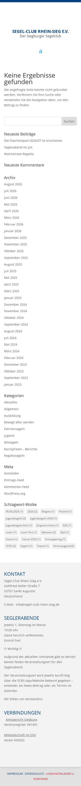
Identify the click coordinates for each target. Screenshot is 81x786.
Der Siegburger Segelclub (40, 33)
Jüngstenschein (48, 525)
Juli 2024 (10, 338)
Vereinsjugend (63, 546)
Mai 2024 (10, 344)
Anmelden (11, 473)
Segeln (26, 546)
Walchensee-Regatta (19, 154)
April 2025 (11, 284)
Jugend (9, 436)
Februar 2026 (13, 224)
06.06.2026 (14, 511)
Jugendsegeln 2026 (43, 518)
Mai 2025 (10, 278)
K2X (67, 525)
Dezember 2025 (15, 238)
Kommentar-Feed (16, 487)
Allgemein (11, 409)
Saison (12, 539)
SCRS (11, 546)
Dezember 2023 (15, 364)
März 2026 (11, 217)
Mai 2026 (10, 204)
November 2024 (15, 311)
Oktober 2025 (14, 251)
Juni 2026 (10, 198)
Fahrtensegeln (14, 429)
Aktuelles (10, 402)
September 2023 (16, 378)
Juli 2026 (10, 191)
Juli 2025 (10, 271)
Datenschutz (34, 774)
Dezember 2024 (15, 304)
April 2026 (11, 211)
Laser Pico (29, 532)
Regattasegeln (14, 455)
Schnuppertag (55, 539)
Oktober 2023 (14, 371)
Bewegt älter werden (19, 422)
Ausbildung (12, 416)
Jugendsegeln (16, 518)
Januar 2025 (12, 298)
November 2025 (15, 244)
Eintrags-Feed (14, 480)
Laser (11, 532)
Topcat (43, 546)
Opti (64, 532)
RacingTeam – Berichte (20, 449)
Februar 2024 (13, 358)
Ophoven (48, 532)
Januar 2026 (12, 231)
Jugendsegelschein (19, 525)
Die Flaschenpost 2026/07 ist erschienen (33, 141)
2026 (32, 511)
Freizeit (65, 511)
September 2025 (16, 258)
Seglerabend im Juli (18, 147)
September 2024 (16, 324)
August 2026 (13, 184)
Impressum (15, 774)
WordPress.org (14, 493)
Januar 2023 (12, 384)
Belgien (48, 511)
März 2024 (11, 351)
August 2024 (13, 331)
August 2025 (13, 264)
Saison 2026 (31, 539)
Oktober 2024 (14, 318)
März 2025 (11, 291)
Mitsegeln (11, 442)
